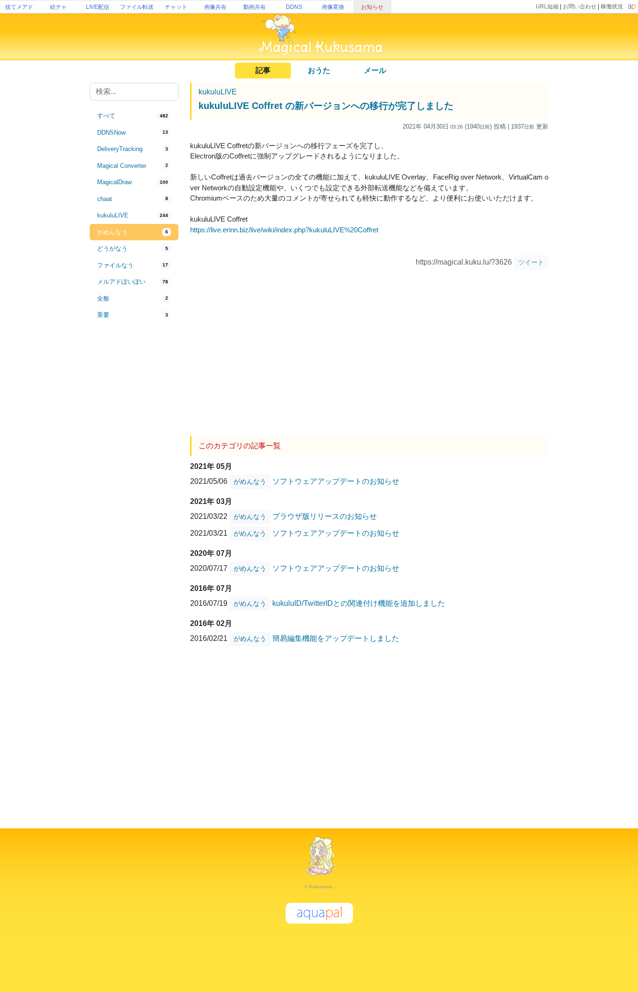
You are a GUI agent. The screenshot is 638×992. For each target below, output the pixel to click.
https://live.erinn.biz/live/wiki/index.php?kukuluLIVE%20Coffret (284, 230)
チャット (176, 7)
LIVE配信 (97, 7)
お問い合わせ (579, 6)
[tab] (134, 116)
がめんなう (250, 481)
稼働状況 (612, 6)
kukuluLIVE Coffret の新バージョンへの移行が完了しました (326, 106)
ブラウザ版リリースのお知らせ (324, 516)
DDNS (294, 7)
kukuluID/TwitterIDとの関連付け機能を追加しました (358, 603)
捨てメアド (19, 7)
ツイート (531, 262)
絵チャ (58, 7)
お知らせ (372, 7)
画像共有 (215, 7)
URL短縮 (547, 6)
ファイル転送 (137, 7)
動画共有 (254, 7)
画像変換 (333, 7)
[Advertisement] (134, 478)
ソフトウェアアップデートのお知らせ (335, 481)
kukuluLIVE (217, 92)
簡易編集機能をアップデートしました (335, 638)
